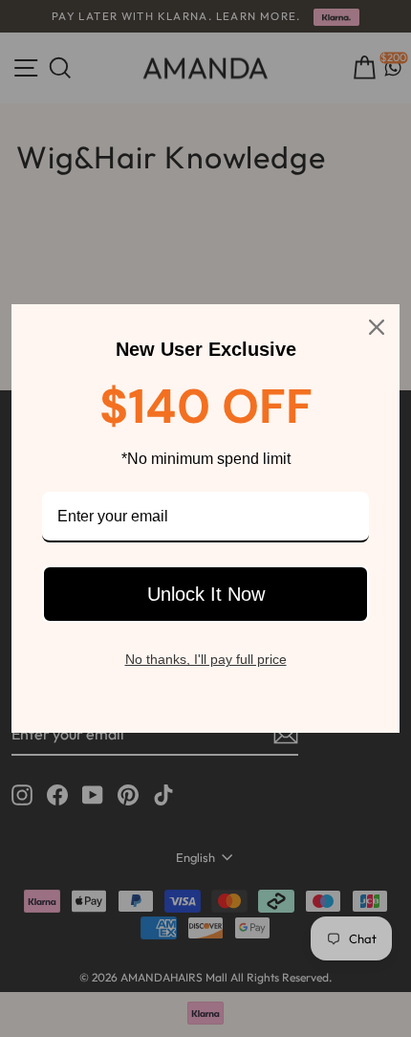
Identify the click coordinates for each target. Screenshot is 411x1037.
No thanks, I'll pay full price (206, 659)
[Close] (377, 327)
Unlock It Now (206, 594)
